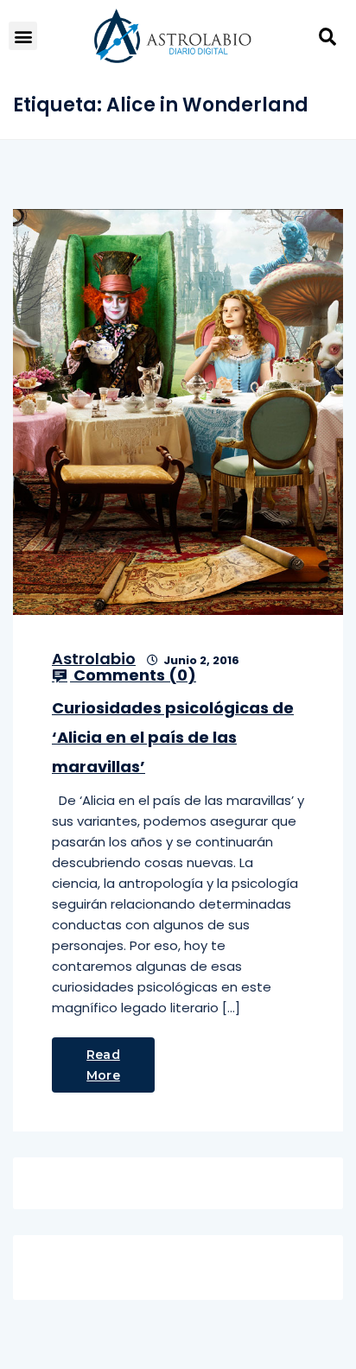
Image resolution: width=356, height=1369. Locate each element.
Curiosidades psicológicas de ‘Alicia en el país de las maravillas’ (173, 737)
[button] (23, 36)
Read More (103, 1065)
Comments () (133, 675)
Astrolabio (94, 659)
